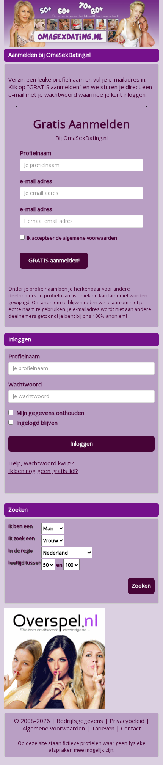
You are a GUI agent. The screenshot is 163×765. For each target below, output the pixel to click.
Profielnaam (35, 153)
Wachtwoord (25, 384)
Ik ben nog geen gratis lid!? (43, 470)
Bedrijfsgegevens (79, 720)
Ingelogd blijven (35, 422)
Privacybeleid (127, 720)
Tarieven (102, 728)
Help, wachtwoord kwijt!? (41, 463)
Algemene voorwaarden (53, 728)
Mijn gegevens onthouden (48, 412)
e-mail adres (36, 181)
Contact (131, 728)
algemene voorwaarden (90, 237)
